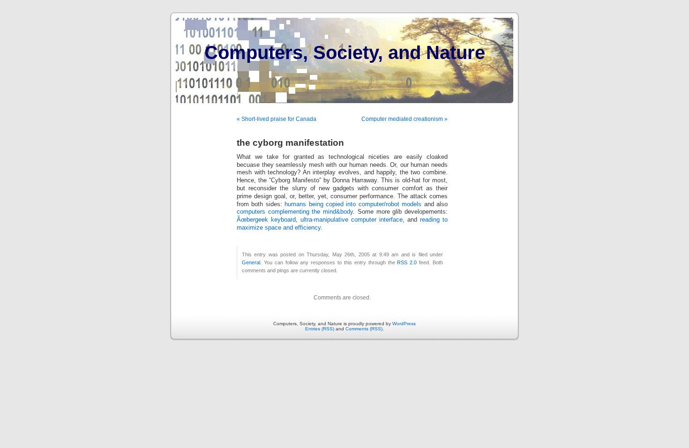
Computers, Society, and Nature (344, 52)
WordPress (404, 323)
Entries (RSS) (319, 328)
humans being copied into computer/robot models (353, 204)
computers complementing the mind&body (295, 212)
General (251, 262)
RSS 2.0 (407, 262)
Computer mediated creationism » (404, 119)
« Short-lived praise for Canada (276, 119)
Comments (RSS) (363, 328)
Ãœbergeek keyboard (266, 220)
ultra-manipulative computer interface (351, 220)
